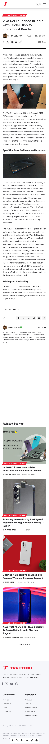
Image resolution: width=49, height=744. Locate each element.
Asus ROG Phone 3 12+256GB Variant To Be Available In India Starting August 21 (23, 630)
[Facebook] (42, 327)
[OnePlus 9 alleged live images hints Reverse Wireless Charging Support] (24, 553)
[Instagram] (16, 683)
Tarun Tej (9, 582)
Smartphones (19, 15)
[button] (45, 4)
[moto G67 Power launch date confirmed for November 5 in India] (24, 445)
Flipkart (35, 295)
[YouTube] (45, 327)
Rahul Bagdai (16, 36)
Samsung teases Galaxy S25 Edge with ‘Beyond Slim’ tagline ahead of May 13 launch (24, 522)
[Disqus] (24, 378)
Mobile (7, 15)
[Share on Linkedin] (12, 42)
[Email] (26, 740)
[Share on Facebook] (12, 740)
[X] (7, 683)
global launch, (26, 55)
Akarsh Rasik (10, 474)
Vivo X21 (16, 309)
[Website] (39, 327)
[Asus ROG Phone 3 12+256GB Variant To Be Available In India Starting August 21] (24, 605)
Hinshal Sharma (12, 637)
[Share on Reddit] (16, 42)
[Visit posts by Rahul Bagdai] (5, 327)
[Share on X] (7, 42)
